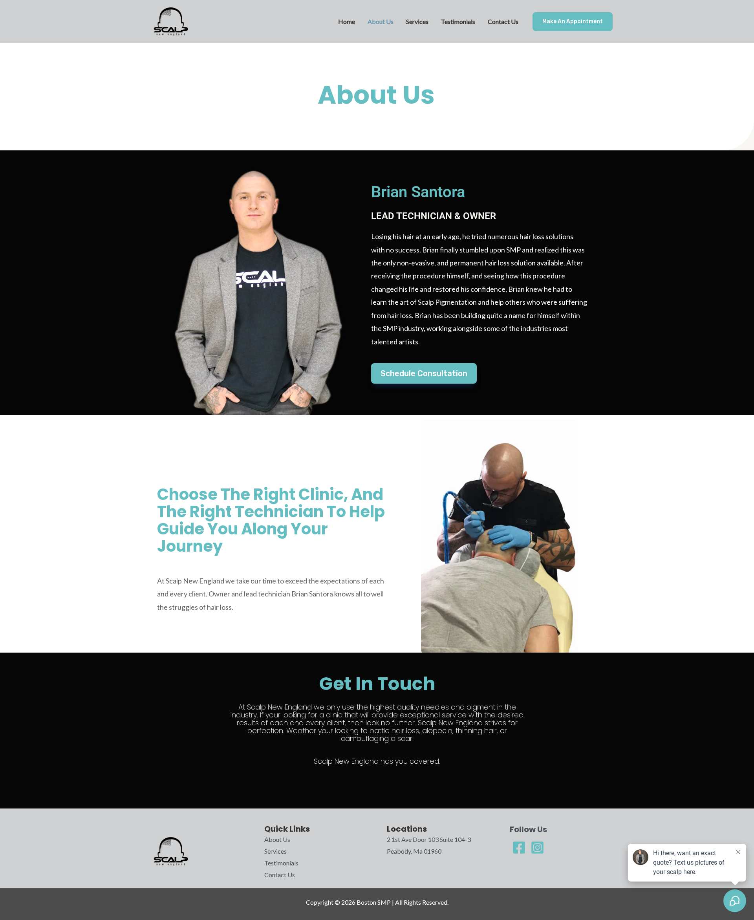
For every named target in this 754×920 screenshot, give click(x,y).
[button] (573, 21)
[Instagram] (537, 847)
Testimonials (458, 21)
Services (417, 21)
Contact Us (503, 21)
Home (346, 21)
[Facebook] (519, 847)
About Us (380, 21)
